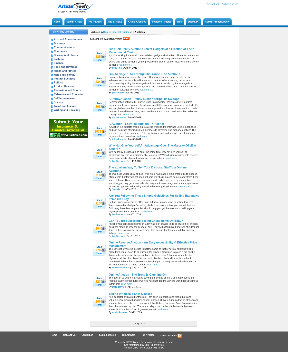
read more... (125, 64)
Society (58, 102)
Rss (179, 21)
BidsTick (117, 67)
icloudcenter (119, 117)
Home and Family (64, 74)
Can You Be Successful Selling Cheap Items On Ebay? (146, 220)
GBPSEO (159, 347)
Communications (64, 47)
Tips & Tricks (115, 21)
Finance (58, 63)
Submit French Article (217, 21)
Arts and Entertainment (68, 39)
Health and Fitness (65, 70)
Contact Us (69, 335)
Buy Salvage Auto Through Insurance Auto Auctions (144, 74)
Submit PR (193, 21)
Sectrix (116, 189)
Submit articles (107, 335)
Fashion (59, 59)
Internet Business (64, 78)
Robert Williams (121, 267)
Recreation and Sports (67, 90)
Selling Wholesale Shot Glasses (130, 293)
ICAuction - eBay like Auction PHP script (136, 123)
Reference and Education (69, 94)
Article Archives (137, 21)
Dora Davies (119, 287)
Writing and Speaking (67, 110)
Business (59, 43)
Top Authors (95, 21)
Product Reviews (64, 86)
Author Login (213, 4)
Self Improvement (64, 98)
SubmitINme (157, 345)
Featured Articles (161, 21)
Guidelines (87, 335)
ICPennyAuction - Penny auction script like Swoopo (144, 98)
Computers (60, 51)
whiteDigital (146, 347)
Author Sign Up (230, 4)
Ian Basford (118, 161)
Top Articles (148, 335)
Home (57, 21)
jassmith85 (118, 92)
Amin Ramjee (119, 312)
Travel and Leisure (65, 106)
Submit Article (74, 21)
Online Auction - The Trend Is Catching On (138, 274)
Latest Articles (169, 335)
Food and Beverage (65, 66)
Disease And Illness (66, 55)
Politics (58, 82)
